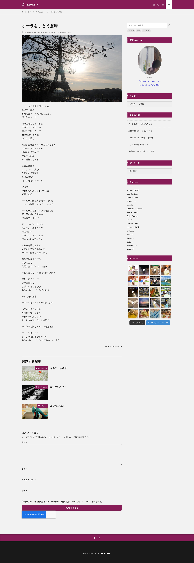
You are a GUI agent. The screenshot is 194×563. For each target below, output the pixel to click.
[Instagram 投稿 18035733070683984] (155, 281)
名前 (24, 469)
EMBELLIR (131, 201)
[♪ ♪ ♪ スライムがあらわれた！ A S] (155, 313)
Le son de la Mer (133, 227)
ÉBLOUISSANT (133, 212)
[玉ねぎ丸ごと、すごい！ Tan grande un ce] (133, 313)
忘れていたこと (58, 387)
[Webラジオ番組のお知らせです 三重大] (133, 281)
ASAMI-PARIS (133, 190)
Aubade (130, 234)
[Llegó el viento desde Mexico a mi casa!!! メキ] (155, 292)
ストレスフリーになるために (140, 124)
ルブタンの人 (57, 405)
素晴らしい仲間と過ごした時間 (141, 151)
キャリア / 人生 (38, 12)
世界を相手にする (64, 32)
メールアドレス (29, 480)
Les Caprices (132, 194)
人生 (138, 30)
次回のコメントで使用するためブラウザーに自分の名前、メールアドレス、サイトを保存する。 (63, 502)
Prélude (130, 238)
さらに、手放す (58, 368)
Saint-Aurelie (132, 216)
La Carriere (105, 553)
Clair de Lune (132, 223)
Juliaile (130, 242)
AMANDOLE (132, 245)
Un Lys (130, 220)
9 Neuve (130, 231)
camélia (130, 205)
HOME (26, 12)
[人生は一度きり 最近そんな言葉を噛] (133, 292)
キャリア (131, 30)
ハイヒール (53, 32)
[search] (169, 25)
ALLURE (130, 249)
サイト (24, 490)
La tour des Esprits (135, 209)
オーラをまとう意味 (54, 12)
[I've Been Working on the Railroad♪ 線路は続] (155, 303)
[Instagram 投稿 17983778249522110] (166, 292)
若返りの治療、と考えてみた (140, 131)
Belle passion (132, 197)
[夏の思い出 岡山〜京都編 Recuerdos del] (133, 303)
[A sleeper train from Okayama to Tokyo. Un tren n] (166, 303)
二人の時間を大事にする (138, 144)
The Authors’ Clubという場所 (140, 138)
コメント (25, 442)
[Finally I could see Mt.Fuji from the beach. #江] (144, 303)
